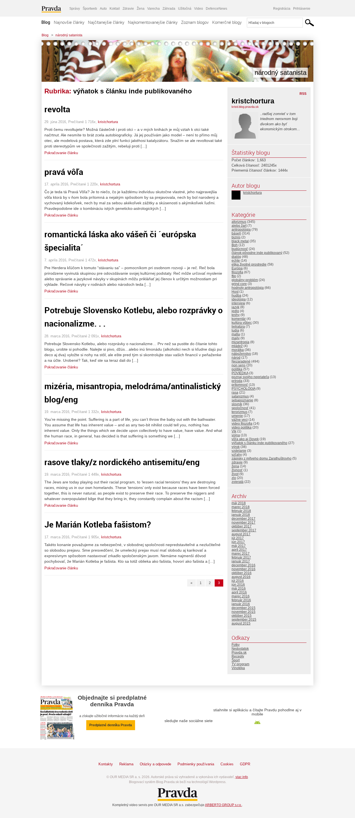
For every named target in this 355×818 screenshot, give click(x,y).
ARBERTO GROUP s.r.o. (223, 805)
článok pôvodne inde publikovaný (257, 253)
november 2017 (243, 522)
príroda (237, 381)
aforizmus (239, 222)
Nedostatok (240, 649)
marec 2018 (241, 507)
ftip (234, 276)
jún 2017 (238, 542)
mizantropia (240, 342)
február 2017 (241, 557)
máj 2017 (239, 546)
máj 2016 (239, 588)
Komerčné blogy (227, 22)
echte (236, 261)
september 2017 (244, 530)
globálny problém (245, 280)
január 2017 (241, 561)
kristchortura (108, 122)
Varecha (153, 9)
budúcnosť (240, 249)
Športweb (90, 9)
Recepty (238, 656)
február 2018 (241, 511)
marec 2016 (241, 596)
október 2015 (242, 616)
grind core (239, 284)
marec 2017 (241, 553)
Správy (74, 9)
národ (236, 358)
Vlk (234, 431)
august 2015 (241, 623)
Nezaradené (241, 361)
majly (236, 338)
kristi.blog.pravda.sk (245, 106)
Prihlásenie (301, 9)
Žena (140, 9)
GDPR (245, 764)
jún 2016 (238, 585)
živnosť (237, 470)
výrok (236, 447)
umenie (237, 416)
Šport (236, 660)
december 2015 (243, 608)
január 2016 (241, 604)
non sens (238, 365)
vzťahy (237, 455)
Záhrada (169, 9)
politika (237, 369)
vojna (236, 435)
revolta (57, 109)
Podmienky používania (196, 764)
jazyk (235, 307)
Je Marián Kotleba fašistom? (97, 524)
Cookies (227, 764)
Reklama (126, 764)
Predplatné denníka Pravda (110, 725)
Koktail (115, 9)
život (235, 474)
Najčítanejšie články (106, 22)
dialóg (236, 257)
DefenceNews (216, 9)
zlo (234, 478)
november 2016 (243, 569)
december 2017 (243, 519)
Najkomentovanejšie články (153, 22)
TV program (240, 664)
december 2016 (243, 565)
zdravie (237, 462)
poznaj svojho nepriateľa (250, 377)
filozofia (237, 272)
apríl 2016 (239, 592)
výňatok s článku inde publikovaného (259, 443)
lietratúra (238, 326)
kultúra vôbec (242, 323)
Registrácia (281, 9)
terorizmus (239, 412)
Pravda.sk (239, 652)
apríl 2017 (239, 550)
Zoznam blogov (195, 22)
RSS (303, 94)
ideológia (239, 299)
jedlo (235, 311)
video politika (242, 427)
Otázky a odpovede (155, 764)
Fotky (236, 645)
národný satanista (68, 35)
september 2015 (244, 619)
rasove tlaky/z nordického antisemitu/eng (122, 462)
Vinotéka (238, 668)
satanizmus (240, 396)
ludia (235, 330)
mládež (237, 346)
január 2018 (241, 515)
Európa (237, 268)
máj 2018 (239, 503)
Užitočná (184, 9)
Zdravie (128, 9)
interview (238, 303)
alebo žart (239, 226)
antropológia (241, 229)
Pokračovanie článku (61, 153)
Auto (103, 9)
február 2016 (241, 600)
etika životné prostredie (249, 264)
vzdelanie (239, 451)
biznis (236, 237)
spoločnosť (240, 408)
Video (198, 9)
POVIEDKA (240, 373)
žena (235, 466)
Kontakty (105, 764)
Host (235, 292)
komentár (239, 319)
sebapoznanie (242, 400)
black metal (240, 241)
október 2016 (242, 573)
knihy (236, 315)
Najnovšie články (69, 22)
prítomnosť (240, 385)
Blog (45, 22)
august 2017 (241, 534)
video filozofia (242, 423)
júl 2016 (238, 581)
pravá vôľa (63, 171)
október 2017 (242, 526)
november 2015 (243, 612)
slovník (237, 404)
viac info (241, 777)
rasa (235, 392)
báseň (236, 233)
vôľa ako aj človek (245, 439)
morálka (238, 350)
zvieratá (238, 482)
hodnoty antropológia (248, 288)
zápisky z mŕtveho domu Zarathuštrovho (261, 458)
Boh (235, 245)
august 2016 (241, 577)
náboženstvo (241, 354)
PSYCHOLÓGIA (243, 389)
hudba (236, 295)
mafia (236, 334)
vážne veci (240, 420)
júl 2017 (238, 538)
